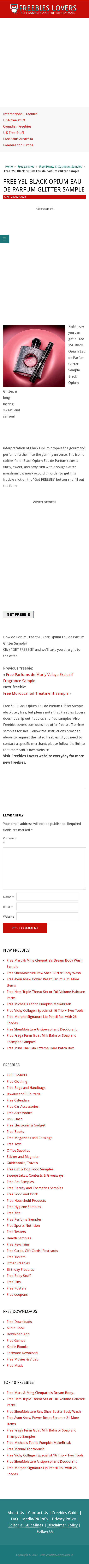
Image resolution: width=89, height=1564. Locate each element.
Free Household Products (26, 1200)
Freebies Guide (65, 1513)
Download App (18, 1334)
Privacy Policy (64, 1519)
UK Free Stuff (13, 133)
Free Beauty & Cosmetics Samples (60, 166)
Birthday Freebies (20, 1269)
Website (8, 916)
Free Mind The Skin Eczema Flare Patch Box (40, 1048)
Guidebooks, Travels (22, 1163)
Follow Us (45, 1531)
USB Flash (14, 1119)
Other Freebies (18, 1263)
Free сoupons (17, 1294)
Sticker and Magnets (22, 1157)
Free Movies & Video (22, 1359)
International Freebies (20, 114)
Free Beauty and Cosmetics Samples (35, 1188)
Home (9, 166)
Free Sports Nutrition (23, 1225)
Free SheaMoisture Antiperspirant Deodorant (42, 1029)
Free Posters (16, 1288)
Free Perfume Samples (24, 1219)
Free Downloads (19, 1322)
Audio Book (15, 1328)
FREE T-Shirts (17, 1075)
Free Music (15, 1365)
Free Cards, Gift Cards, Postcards (32, 1251)
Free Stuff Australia (18, 139)
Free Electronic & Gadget (26, 1125)
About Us (16, 1513)
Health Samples (19, 1238)
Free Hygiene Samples (24, 1207)
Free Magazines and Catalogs (29, 1138)
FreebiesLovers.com (58, 1554)
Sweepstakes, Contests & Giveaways (35, 1175)
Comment (9, 840)
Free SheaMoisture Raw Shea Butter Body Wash (44, 973)
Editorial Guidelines (25, 1525)
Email (8, 907)
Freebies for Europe (18, 145)
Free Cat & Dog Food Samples (30, 1169)
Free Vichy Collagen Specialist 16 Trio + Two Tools (45, 1010)
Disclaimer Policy (62, 1525)
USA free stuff (14, 120)
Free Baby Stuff (19, 1276)
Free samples (26, 166)
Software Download (22, 1353)
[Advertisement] (44, 66)
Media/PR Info (35, 1519)
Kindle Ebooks (17, 1347)
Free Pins (14, 1282)
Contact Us (38, 1513)
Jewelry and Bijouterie (24, 1094)
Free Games (16, 1340)
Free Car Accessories (22, 1106)
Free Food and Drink (22, 1194)
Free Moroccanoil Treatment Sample (36, 693)
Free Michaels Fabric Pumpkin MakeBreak (39, 1004)
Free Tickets (16, 1257)
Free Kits (13, 1213)
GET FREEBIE (18, 614)
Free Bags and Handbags (26, 1088)
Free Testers (16, 1232)
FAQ (14, 1519)
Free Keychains (18, 1244)
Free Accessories (19, 1113)
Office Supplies (18, 1150)
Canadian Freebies (17, 126)
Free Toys (14, 1144)
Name (8, 897)
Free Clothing (17, 1081)
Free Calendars (18, 1100)
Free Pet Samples (20, 1182)
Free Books (15, 1132)
